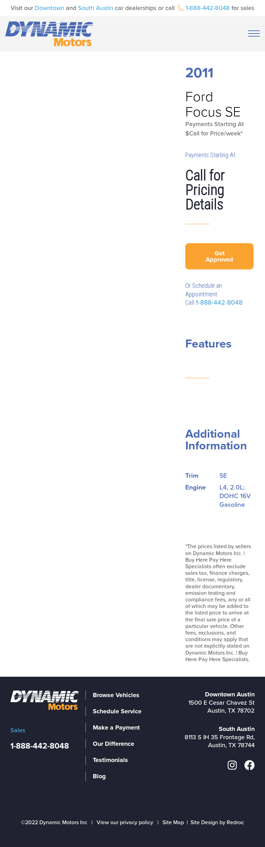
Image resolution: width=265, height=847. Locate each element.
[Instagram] (232, 765)
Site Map (173, 822)
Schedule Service (117, 711)
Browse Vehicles (116, 695)
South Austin (95, 8)
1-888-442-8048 (208, 8)
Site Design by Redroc (217, 822)
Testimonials (110, 760)
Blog (99, 776)
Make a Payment (116, 727)
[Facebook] (249, 765)
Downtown (49, 8)
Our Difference (113, 744)
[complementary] (244, 826)
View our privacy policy (125, 822)
